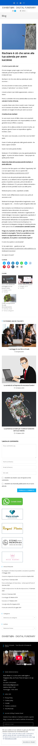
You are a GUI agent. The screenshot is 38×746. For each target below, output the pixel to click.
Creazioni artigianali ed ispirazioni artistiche (14, 576)
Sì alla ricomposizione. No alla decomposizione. (15, 588)
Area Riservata (9, 708)
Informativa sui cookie (11, 738)
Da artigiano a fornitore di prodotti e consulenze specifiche (18, 571)
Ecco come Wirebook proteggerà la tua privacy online (8, 286)
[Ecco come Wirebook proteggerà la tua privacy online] (9, 279)
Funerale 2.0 (5, 601)
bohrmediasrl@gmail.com (10, 685)
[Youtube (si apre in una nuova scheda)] (20, 3)
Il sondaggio (5, 597)
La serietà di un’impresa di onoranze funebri (19, 385)
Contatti (7, 703)
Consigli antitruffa (7, 604)
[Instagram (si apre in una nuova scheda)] (17, 3)
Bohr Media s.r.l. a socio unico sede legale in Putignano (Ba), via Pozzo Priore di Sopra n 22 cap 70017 (18, 678)
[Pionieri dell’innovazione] (25, 279)
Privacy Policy (9, 698)
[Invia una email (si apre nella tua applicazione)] (23, 3)
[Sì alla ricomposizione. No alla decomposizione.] (9, 298)
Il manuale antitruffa (7, 607)
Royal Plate (5, 579)
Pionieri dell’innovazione (25, 284)
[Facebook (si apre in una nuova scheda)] (14, 3)
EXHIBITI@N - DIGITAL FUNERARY (19, 7)
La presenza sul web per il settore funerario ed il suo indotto (19, 430)
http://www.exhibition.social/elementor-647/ (15, 173)
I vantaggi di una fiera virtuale (19, 349)
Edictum (4, 594)
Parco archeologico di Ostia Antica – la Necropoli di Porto (17, 583)
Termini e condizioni (10, 706)
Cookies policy (9, 700)
